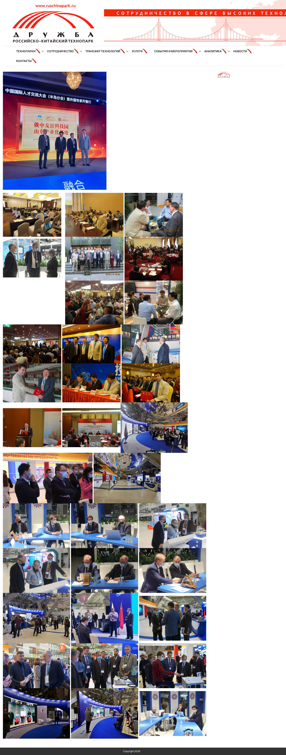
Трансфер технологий (102, 51)
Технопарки (25, 51)
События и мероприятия (173, 51)
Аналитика (213, 51)
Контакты (24, 61)
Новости (240, 51)
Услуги (137, 51)
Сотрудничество (60, 51)
